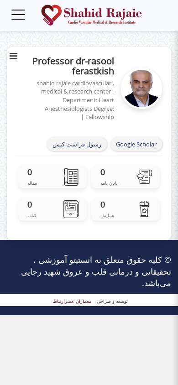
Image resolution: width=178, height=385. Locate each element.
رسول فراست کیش (76, 144)
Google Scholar (136, 144)
